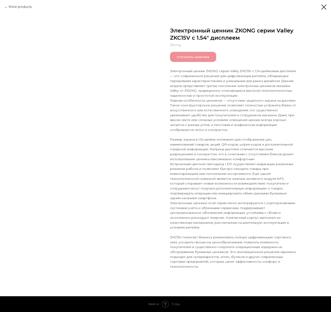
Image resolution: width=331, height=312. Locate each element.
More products (20, 7)
